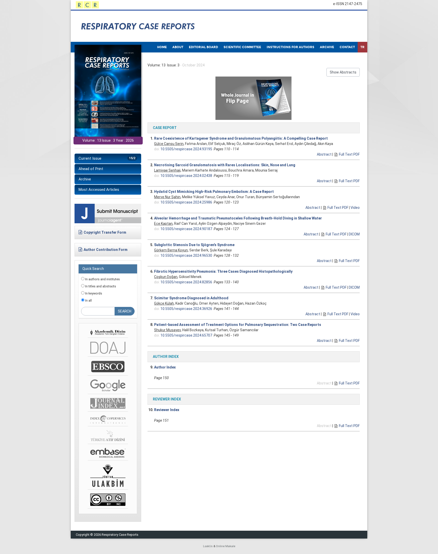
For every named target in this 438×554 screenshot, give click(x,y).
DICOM (354, 234)
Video (355, 208)
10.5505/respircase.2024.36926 (186, 309)
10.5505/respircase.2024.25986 (186, 202)
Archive (85, 179)
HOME (162, 47)
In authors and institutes (102, 279)
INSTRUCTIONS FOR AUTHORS (290, 47)
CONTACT (347, 47)
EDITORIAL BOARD (203, 47)
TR (362, 47)
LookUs (208, 546)
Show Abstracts (343, 72)
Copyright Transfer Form (105, 232)
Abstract (324, 154)
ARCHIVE (327, 47)
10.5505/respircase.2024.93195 (186, 149)
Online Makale (225, 546)
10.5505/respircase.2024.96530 (186, 255)
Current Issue (107, 158)
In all (88, 300)
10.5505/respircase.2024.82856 (186, 282)
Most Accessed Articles (99, 189)
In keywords (93, 293)
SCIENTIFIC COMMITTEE (242, 47)
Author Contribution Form (105, 250)
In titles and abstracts (100, 286)
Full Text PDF (349, 154)
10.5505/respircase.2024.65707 (186, 335)
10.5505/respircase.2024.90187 (186, 229)
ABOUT (177, 47)
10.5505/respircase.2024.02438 (186, 176)
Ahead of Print (91, 169)
